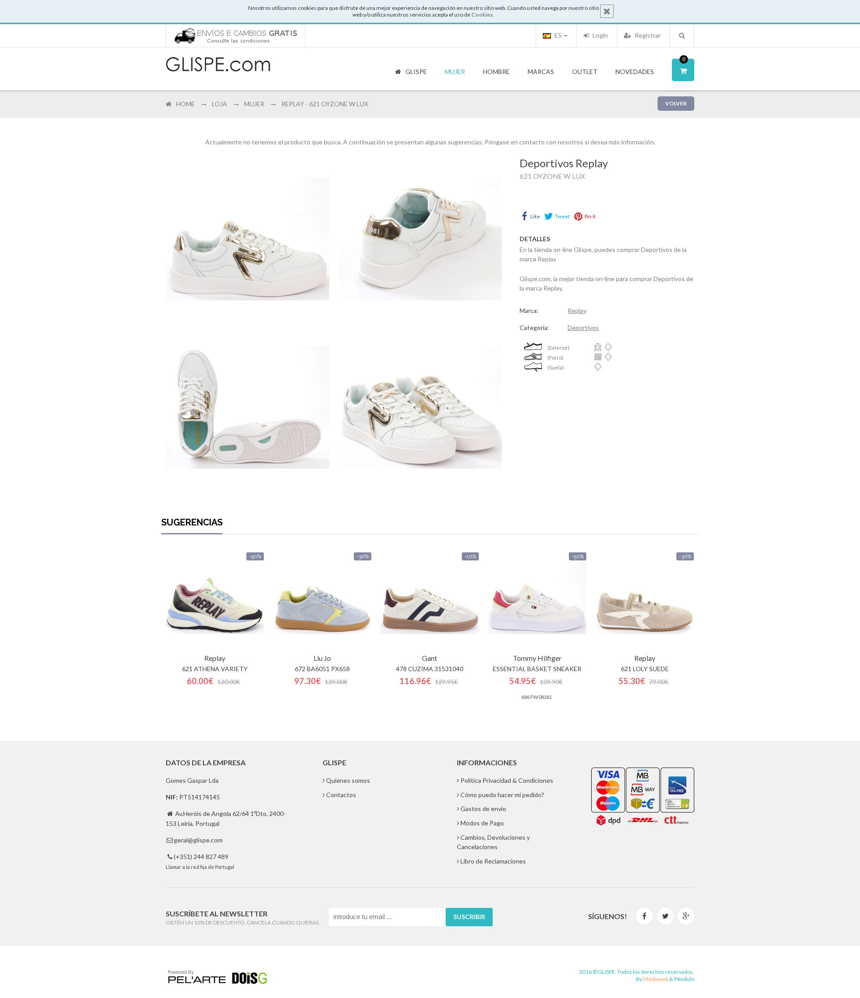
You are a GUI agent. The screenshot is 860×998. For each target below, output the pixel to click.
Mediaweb (655, 979)
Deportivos (583, 327)
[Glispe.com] (218, 65)
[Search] (682, 35)
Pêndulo (684, 979)
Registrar (647, 35)
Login (599, 35)
